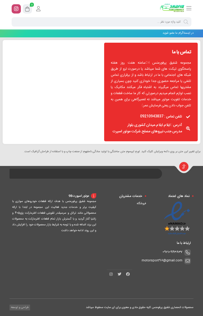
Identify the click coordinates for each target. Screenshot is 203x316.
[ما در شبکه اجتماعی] (16, 9)
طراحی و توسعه (19, 307)
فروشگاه (141, 203)
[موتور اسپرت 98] (172, 9)
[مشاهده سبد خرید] (27, 10)
